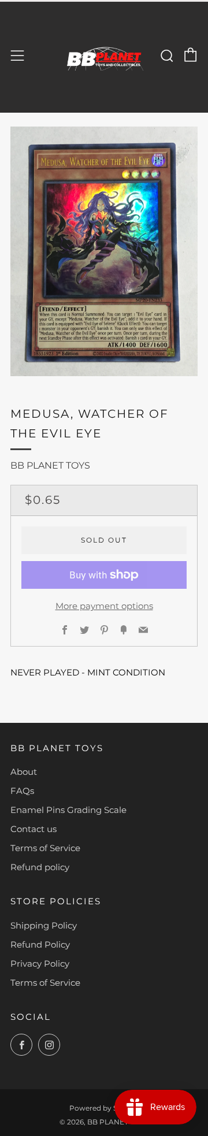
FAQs (22, 790)
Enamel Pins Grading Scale (68, 809)
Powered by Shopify (104, 1108)
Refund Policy (40, 944)
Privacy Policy (39, 963)
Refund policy (39, 867)
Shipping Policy (43, 925)
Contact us (33, 828)
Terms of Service (45, 847)
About (23, 771)
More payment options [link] (104, 605)
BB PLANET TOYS (50, 465)
